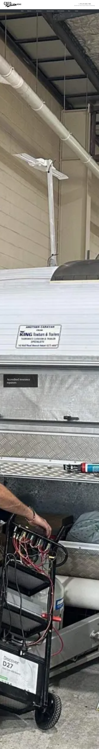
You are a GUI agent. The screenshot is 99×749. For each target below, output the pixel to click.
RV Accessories (61, 10)
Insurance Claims (50, 10)
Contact (76, 10)
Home (22, 10)
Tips (69, 10)
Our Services (39, 10)
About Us (29, 10)
